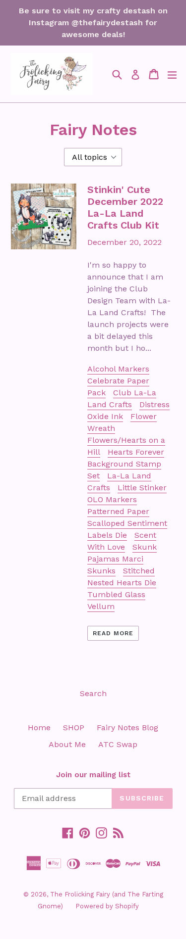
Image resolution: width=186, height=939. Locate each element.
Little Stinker (142, 487)
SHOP (73, 727)
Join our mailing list (93, 774)
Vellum (101, 606)
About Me (67, 744)
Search (93, 693)
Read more (113, 633)
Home (39, 727)
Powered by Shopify (107, 906)
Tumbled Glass (116, 594)
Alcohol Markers (118, 369)
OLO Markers (112, 499)
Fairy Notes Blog (127, 727)
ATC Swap (117, 744)
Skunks (101, 570)
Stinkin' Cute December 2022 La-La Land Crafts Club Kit (125, 207)
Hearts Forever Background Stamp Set (125, 463)
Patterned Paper (118, 511)
